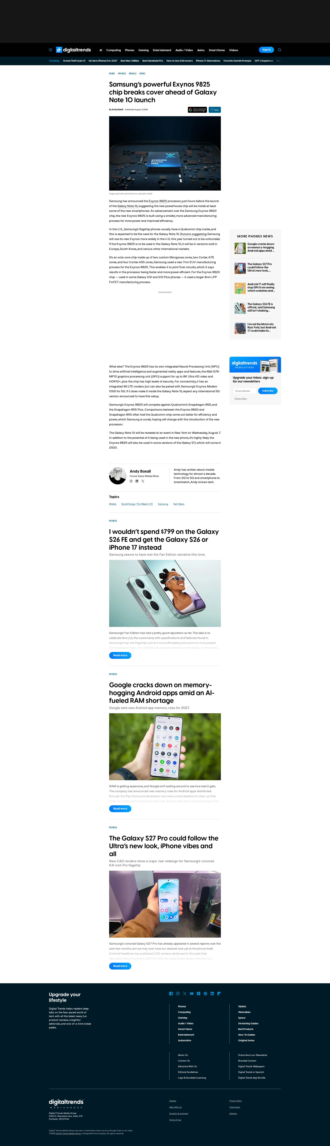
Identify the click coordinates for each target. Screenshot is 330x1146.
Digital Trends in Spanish (251, 1071)
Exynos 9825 (158, 201)
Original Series (246, 1040)
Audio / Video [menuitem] (184, 50)
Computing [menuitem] (113, 50)
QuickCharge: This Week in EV (137, 503)
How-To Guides (246, 1035)
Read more (120, 655)
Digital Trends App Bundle (251, 1077)
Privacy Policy (241, 398)
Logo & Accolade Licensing (192, 1077)
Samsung (163, 503)
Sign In (266, 50)
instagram (131, 481)
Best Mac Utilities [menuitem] (130, 61)
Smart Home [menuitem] (217, 50)
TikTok (198, 993)
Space (241, 1018)
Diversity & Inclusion (178, 1113)
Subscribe (267, 391)
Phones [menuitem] (129, 50)
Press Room (234, 1107)
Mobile (112, 503)
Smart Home (185, 1029)
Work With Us (175, 1107)
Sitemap (233, 1113)
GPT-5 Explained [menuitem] (264, 61)
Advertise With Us (187, 1066)
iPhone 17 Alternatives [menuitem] (208, 61)
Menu (50, 50)
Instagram (178, 993)
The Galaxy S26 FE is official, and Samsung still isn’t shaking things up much (261, 309)
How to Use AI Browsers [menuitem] (180, 61)
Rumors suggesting (193, 234)
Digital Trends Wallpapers (251, 1066)
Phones (182, 1006)
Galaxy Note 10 (127, 206)
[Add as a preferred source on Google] (197, 110)
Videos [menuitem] (233, 50)
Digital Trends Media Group (68, 1133)
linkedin (137, 481)
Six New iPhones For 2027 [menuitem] (103, 61)
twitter (142, 481)
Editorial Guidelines (188, 1071)
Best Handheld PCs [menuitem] (152, 61)
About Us (183, 1054)
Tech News (178, 503)
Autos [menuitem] (201, 50)
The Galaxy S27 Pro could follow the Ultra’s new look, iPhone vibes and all (260, 269)
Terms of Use (175, 1120)
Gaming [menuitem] (144, 50)
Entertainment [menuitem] (162, 50)
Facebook (171, 993)
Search (279, 50)
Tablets (242, 1006)
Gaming (182, 1018)
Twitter (184, 993)
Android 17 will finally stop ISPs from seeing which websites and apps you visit (261, 289)
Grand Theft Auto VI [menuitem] (74, 61)
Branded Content (247, 1060)
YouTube (191, 993)
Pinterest (205, 993)
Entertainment (186, 1035)
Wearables (244, 1012)
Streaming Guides (248, 1023)
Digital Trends (67, 54)
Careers (172, 1100)
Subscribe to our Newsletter (252, 1054)
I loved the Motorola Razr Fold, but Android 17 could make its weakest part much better (262, 330)
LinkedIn (212, 993)
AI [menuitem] (101, 50)
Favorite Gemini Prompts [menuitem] (237, 61)
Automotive (184, 1040)
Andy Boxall (117, 109)
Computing (184, 1012)
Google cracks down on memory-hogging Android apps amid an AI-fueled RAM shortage (262, 250)
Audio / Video (185, 1023)
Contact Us (184, 1060)
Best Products (245, 1029)
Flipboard (219, 993)
